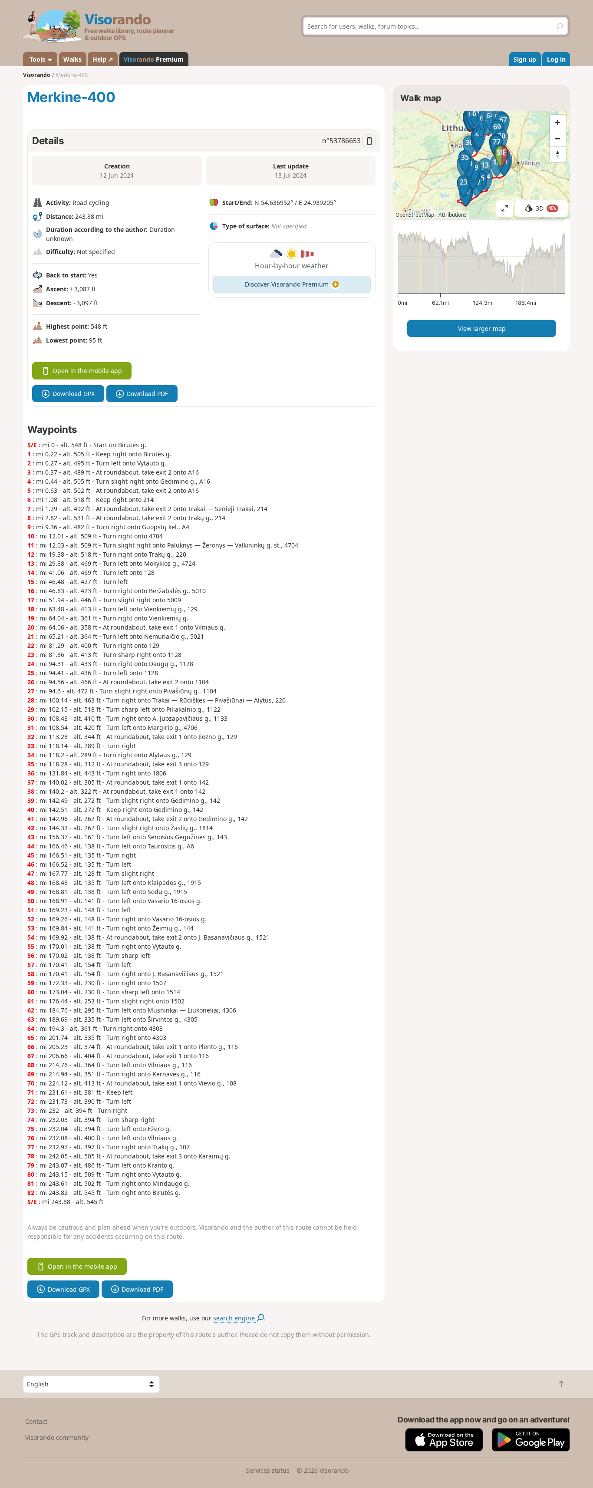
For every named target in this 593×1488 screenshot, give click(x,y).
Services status (268, 1470)
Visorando (36, 75)
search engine (235, 1318)
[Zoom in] (558, 123)
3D (546, 208)
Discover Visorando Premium (287, 284)
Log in (556, 59)
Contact (36, 1421)
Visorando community (57, 1437)
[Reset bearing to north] (558, 154)
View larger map (482, 328)
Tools (37, 59)
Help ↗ (102, 59)
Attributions (452, 214)
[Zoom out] (558, 138)
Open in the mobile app (87, 370)
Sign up (525, 59)
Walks (72, 59)
